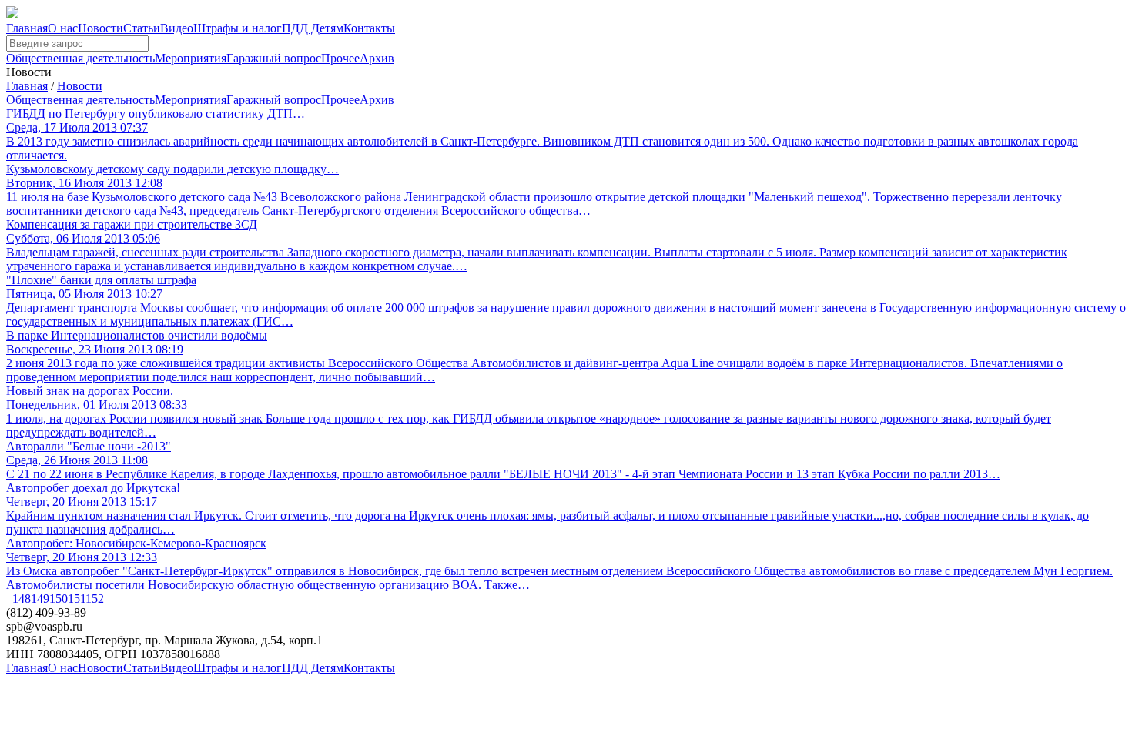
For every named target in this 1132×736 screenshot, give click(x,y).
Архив (377, 58)
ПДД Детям (312, 28)
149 (40, 598)
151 (76, 598)
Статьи (141, 28)
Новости (100, 28)
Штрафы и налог (237, 28)
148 (21, 598)
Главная (27, 28)
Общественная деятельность (80, 58)
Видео (176, 28)
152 (94, 598)
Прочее (340, 58)
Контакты (369, 28)
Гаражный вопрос (273, 58)
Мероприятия (190, 58)
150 (58, 598)
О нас (63, 28)
